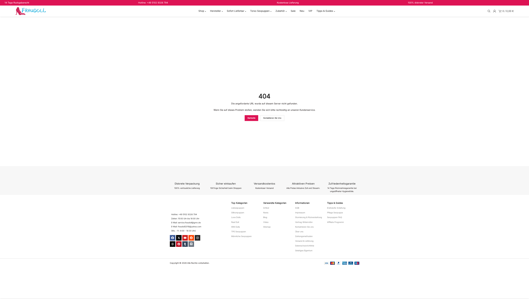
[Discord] (191, 244)
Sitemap (267, 227)
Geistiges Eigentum (303, 250)
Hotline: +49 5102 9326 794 (184, 214)
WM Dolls (235, 227)
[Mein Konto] (494, 11)
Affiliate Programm (335, 222)
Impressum (300, 212)
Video (265, 222)
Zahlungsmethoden (304, 236)
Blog (265, 217)
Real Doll (235, 222)
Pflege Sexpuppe (335, 212)
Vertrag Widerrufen (304, 222)
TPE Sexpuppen (238, 231)
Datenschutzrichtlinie (304, 245)
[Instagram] (197, 238)
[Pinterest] (179, 244)
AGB (297, 208)
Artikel (266, 208)
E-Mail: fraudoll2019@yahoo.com (186, 226)
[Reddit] (191, 238)
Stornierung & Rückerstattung (308, 217)
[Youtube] (185, 238)
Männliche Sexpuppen (241, 236)
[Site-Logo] (30, 11)
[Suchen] (489, 11)
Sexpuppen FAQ (334, 217)
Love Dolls (236, 217)
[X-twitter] (179, 238)
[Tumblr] (185, 244)
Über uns (299, 231)
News (265, 212)
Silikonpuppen (237, 212)
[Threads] (172, 244)
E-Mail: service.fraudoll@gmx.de (186, 222)
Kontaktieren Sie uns (304, 227)
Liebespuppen (237, 208)
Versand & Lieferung (304, 241)
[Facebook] (172, 238)
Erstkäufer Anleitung (336, 208)
